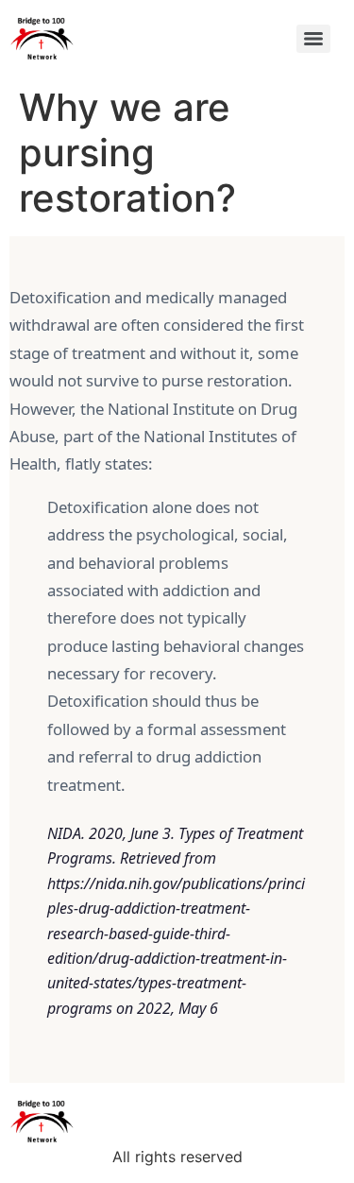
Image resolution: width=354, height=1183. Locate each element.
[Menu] (313, 39)
